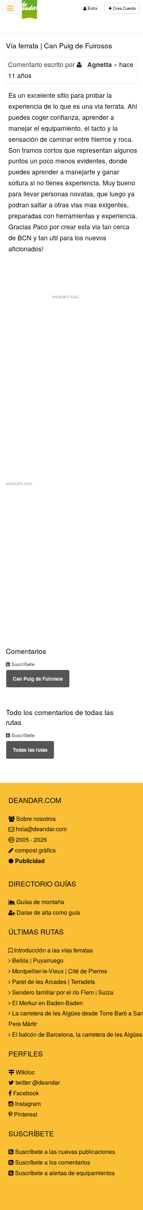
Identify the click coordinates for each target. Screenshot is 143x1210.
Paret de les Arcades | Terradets (53, 981)
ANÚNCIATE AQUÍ (65, 297)
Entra (92, 8)
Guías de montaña (39, 902)
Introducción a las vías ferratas (52, 950)
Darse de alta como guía (47, 912)
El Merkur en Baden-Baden (47, 1003)
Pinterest (24, 1114)
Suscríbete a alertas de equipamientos (64, 1173)
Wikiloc (24, 1072)
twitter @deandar (37, 1082)
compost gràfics (35, 850)
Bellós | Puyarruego (37, 960)
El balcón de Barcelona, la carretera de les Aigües (76, 1034)
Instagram (27, 1103)
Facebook (25, 1093)
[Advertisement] (71, 374)
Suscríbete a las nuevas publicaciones (64, 1151)
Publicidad (29, 860)
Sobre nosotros (35, 818)
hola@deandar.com (41, 829)
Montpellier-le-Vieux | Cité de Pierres (59, 971)
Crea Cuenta (124, 8)
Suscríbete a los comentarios (52, 1162)
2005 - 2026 (30, 839)
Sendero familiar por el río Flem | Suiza (62, 992)
